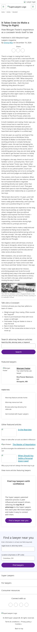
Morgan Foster (23, 368)
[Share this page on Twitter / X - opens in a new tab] (18, 50)
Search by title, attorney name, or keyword (15, 342)
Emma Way (8, 42)
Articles (9, 12)
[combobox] (18, 346)
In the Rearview (25, 429)
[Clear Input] (33, 346)
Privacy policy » (26, 622)
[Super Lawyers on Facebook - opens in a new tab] (10, 605)
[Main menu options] (3, 6)
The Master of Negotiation (24, 444)
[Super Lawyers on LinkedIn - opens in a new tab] (26, 605)
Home (3, 12)
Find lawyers (18, 565)
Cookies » (18, 624)
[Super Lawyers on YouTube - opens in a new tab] (21, 605)
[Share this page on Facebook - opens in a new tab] (13, 50)
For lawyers (6, 583)
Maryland (14, 12)
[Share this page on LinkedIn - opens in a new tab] (23, 50)
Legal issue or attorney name (11, 546)
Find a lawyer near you (18, 520)
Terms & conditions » (12, 622)
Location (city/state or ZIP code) (12, 555)
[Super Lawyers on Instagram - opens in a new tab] (16, 605)
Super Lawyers (7, 575)
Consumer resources (10, 590)
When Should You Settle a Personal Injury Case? (25, 458)
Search (19, 352)
